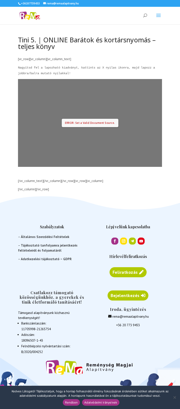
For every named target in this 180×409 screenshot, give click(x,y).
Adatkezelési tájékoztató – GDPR (46, 259)
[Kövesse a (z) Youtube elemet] (141, 241)
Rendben (71, 402)
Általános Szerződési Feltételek (45, 237)
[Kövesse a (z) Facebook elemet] (114, 241)
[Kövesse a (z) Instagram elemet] (123, 241)
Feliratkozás (125, 272)
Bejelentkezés (125, 295)
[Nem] (174, 397)
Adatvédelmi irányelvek (100, 402)
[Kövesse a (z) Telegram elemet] (132, 241)
